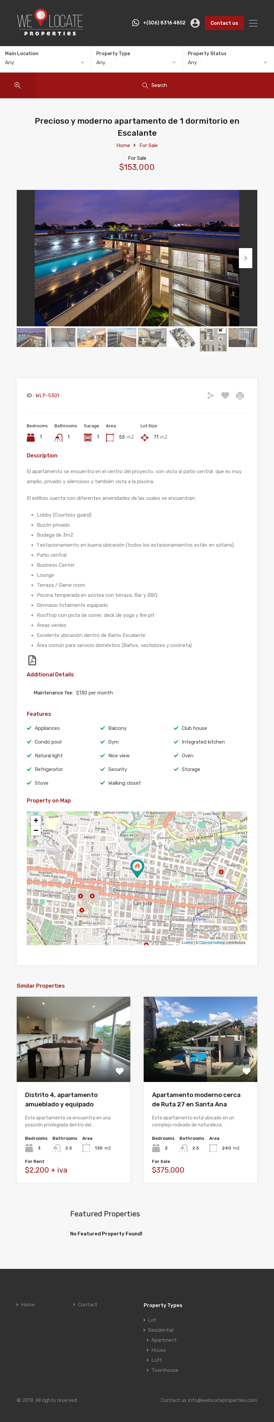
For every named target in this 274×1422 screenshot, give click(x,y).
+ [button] (36, 820)
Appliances (47, 728)
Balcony (117, 728)
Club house (194, 728)
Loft (156, 1360)
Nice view (119, 756)
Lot (152, 1320)
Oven (187, 756)
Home (123, 145)
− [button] (36, 830)
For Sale (148, 145)
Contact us (224, 23)
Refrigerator (49, 769)
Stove (41, 783)
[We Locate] (50, 35)
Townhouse (164, 1370)
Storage (191, 769)
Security (117, 769)
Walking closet (124, 783)
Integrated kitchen (203, 742)
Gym (113, 742)
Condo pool (48, 742)
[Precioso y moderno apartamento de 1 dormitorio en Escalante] (137, 868)
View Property (73, 1065)
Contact (87, 1304)
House (158, 1350)
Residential (160, 1330)
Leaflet (187, 942)
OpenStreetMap (212, 942)
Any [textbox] (9, 63)
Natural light (49, 756)
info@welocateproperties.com (222, 1400)
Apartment (164, 1340)
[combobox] (45, 62)
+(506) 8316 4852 (164, 23)
